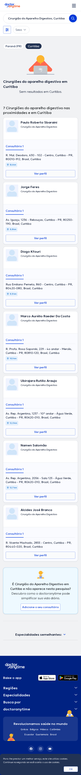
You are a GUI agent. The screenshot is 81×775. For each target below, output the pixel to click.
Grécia (24, 729)
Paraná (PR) (14, 46)
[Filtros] (7, 30)
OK (71, 769)
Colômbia (55, 729)
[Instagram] (40, 749)
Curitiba (33, 46)
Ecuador (29, 734)
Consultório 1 (15, 146)
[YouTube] (50, 749)
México (44, 729)
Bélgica (34, 729)
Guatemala (42, 734)
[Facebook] (31, 749)
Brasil (53, 734)
